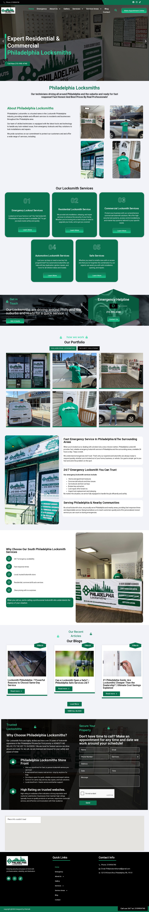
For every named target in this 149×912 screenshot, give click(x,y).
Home (31, 9)
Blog (107, 9)
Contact (106, 12)
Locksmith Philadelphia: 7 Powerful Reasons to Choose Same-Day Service (26, 683)
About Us (54, 9)
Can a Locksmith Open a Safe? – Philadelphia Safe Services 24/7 (72, 681)
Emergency (42, 9)
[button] (3, 41)
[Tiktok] (140, 2)
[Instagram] (137, 2)
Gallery (67, 9)
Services (76, 9)
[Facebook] (133, 2)
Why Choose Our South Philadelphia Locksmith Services (36, 551)
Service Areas (92, 9)
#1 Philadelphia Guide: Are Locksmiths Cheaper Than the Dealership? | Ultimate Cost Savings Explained (122, 684)
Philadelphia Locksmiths (63, 348)
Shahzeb (27, 909)
